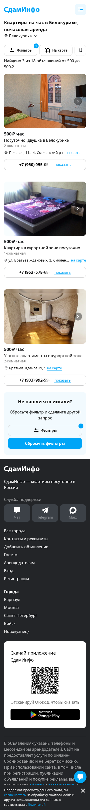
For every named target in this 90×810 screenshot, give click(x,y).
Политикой (37, 804)
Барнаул (12, 599)
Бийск (10, 623)
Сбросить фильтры (45, 443)
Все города (15, 531)
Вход (8, 570)
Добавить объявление (26, 546)
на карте (73, 152)
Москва (11, 607)
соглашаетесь (15, 795)
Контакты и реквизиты (26, 538)
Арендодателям (19, 562)
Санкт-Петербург (20, 615)
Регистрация (16, 578)
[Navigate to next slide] (80, 101)
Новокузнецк (17, 631)
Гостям (11, 554)
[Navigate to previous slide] (10, 101)
